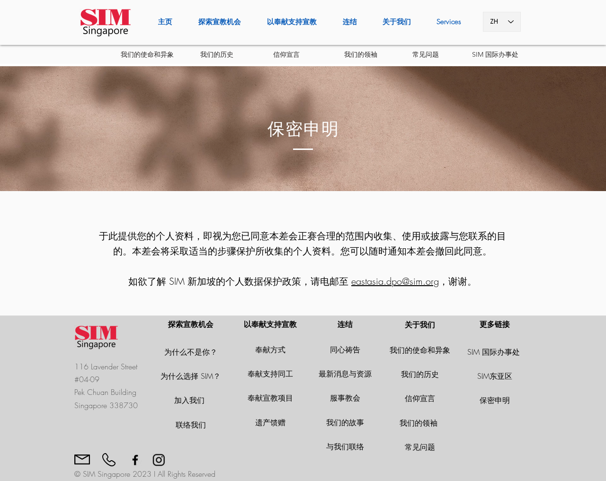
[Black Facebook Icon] (135, 460)
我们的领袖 (420, 423)
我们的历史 (420, 374)
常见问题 (420, 447)
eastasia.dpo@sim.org (395, 281)
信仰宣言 (420, 398)
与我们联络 (345, 446)
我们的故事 (345, 422)
